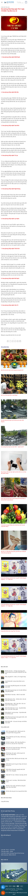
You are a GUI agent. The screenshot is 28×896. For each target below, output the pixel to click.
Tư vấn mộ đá (19, 889)
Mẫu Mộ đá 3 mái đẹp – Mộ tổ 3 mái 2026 (15, 694)
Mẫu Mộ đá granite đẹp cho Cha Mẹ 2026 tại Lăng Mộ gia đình (15, 691)
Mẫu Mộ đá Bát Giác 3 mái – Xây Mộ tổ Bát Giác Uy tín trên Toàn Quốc (15, 708)
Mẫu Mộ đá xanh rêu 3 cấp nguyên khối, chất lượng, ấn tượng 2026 (16, 717)
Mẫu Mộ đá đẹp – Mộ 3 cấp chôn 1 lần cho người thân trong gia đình (15, 704)
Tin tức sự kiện (14, 890)
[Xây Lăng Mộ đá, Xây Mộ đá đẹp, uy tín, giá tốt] (14, 2)
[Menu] (2, 2)
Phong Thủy (19, 888)
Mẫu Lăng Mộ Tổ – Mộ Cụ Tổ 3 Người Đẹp (15, 676)
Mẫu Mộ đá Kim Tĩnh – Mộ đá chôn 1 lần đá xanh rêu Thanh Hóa (15, 700)
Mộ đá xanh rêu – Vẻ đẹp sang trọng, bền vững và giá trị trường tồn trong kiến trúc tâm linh (15, 672)
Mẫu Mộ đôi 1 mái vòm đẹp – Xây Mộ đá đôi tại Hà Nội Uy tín (15, 713)
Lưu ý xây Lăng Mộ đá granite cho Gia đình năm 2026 (15, 686)
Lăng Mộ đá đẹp (5, 801)
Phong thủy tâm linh (5, 7)
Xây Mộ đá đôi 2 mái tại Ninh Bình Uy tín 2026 (15, 682)
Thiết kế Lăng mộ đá (10, 888)
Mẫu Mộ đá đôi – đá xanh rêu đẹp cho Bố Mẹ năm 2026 (16, 722)
